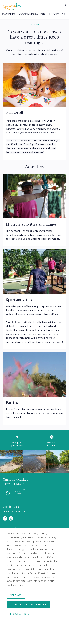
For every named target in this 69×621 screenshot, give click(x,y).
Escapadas (57, 14)
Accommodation (32, 14)
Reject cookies (19, 614)
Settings (15, 595)
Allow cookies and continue (28, 604)
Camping (8, 14)
